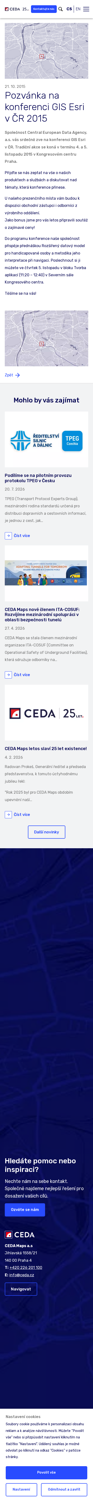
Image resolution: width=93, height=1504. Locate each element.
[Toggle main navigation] (86, 9)
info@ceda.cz (21, 1275)
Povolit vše (46, 1472)
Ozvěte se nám (25, 1209)
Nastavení (21, 1489)
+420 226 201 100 (26, 1267)
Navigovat (21, 1289)
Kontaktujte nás (43, 9)
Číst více (22, 535)
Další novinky (46, 832)
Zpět (9, 375)
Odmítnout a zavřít (64, 1489)
